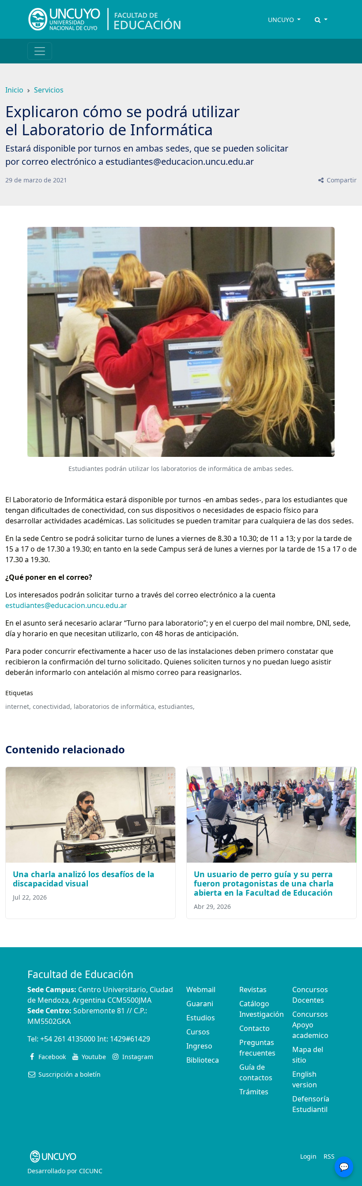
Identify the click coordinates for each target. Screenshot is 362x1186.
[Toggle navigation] (39, 51)
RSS (329, 1156)
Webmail (200, 989)
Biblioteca (202, 1060)
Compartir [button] (341, 180)
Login (308, 1156)
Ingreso (199, 1046)
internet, (18, 706)
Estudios (200, 1018)
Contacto (254, 1028)
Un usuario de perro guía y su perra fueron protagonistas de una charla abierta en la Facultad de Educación (264, 883)
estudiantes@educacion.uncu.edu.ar (66, 605)
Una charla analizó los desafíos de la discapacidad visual (84, 879)
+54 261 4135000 (67, 1039)
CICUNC (90, 1171)
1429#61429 (130, 1039)
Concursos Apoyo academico (310, 1024)
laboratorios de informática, (115, 706)
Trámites (253, 1092)
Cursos (198, 1032)
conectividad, (52, 706)
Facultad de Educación (80, 974)
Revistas (253, 989)
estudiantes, (176, 706)
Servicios (49, 90)
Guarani (199, 1003)
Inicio (14, 90)
